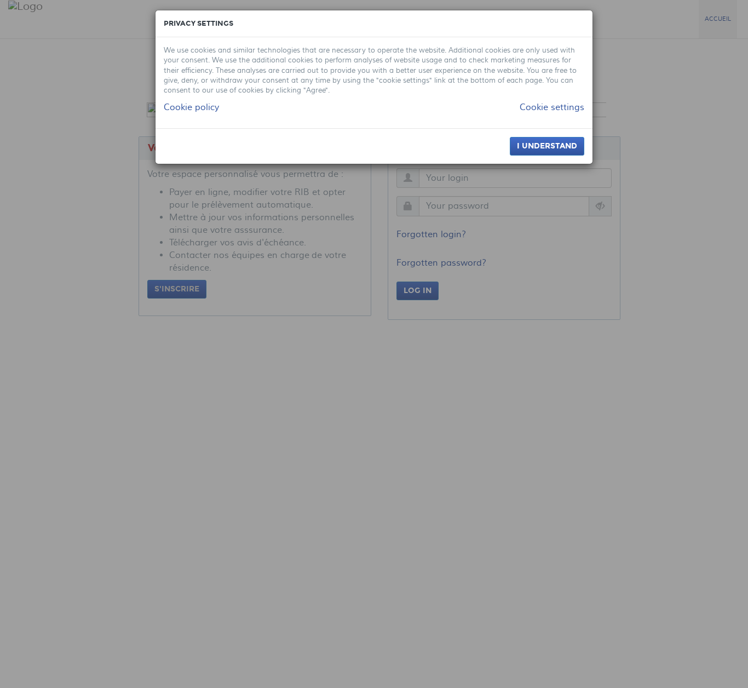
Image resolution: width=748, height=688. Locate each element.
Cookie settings (552, 107)
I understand (547, 146)
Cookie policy (191, 107)
